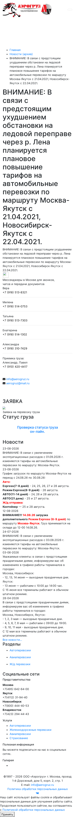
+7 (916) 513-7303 (15, 320)
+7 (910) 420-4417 (15, 366)
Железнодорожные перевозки (30, 729)
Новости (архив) (21, 54)
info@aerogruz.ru (17, 379)
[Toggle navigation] (70, 10)
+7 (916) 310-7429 (15, 348)
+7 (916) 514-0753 (15, 306)
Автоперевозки (20, 725)
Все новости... (12, 639)
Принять (7, 814)
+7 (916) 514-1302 (15, 334)
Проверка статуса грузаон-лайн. (37, 429)
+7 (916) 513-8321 (15, 292)
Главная (15, 50)
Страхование (19, 738)
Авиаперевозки (20, 734)
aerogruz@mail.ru (17, 383)
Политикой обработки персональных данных (33, 809)
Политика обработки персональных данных (37, 789)
